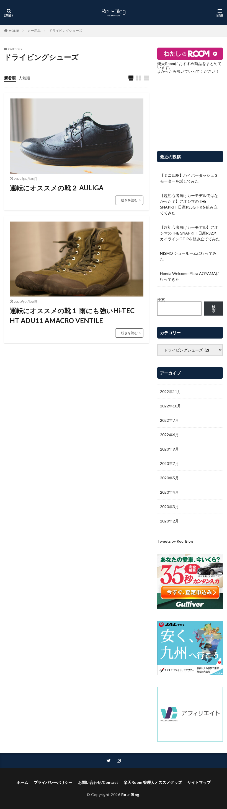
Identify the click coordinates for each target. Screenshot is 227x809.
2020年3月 (169, 506)
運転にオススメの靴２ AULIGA (57, 188)
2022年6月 (169, 434)
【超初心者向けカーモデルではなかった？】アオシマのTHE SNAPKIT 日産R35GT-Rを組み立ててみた (189, 204)
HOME (14, 30)
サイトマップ (199, 782)
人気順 (24, 78)
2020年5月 (169, 477)
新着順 (10, 78)
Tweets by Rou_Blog (175, 541)
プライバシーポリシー (53, 782)
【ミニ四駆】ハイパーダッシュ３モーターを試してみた (189, 178)
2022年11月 (170, 391)
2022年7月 (169, 420)
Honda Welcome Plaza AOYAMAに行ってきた (190, 276)
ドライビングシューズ (65, 30)
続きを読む (129, 200)
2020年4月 (169, 492)
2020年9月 (169, 449)
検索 (161, 299)
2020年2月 (169, 521)
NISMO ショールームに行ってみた (188, 256)
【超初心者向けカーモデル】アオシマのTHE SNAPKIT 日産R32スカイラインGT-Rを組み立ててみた (190, 233)
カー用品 (34, 30)
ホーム (22, 782)
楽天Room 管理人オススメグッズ (153, 782)
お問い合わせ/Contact (98, 782)
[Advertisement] (190, 112)
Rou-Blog (130, 794)
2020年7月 (169, 463)
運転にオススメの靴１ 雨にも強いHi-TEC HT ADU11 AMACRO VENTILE (72, 315)
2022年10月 (170, 406)
